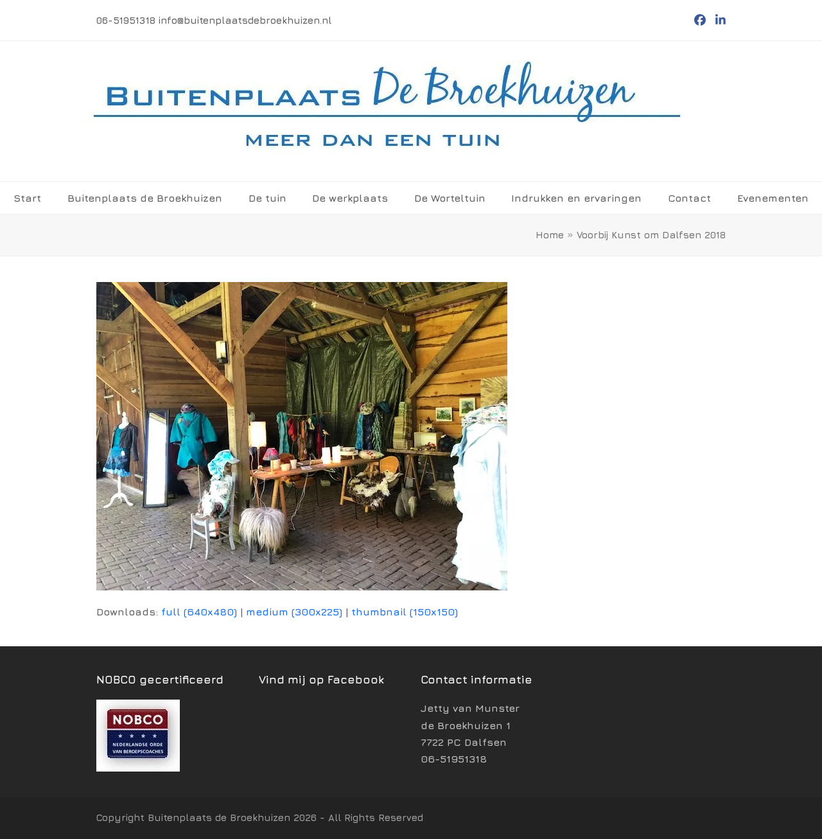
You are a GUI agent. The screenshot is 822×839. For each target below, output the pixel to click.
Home (550, 234)
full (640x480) (199, 611)
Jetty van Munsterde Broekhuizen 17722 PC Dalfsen (470, 725)
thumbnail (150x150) (404, 611)
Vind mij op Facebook (321, 679)
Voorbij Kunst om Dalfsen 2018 (651, 234)
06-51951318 (454, 758)
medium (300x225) (294, 611)
